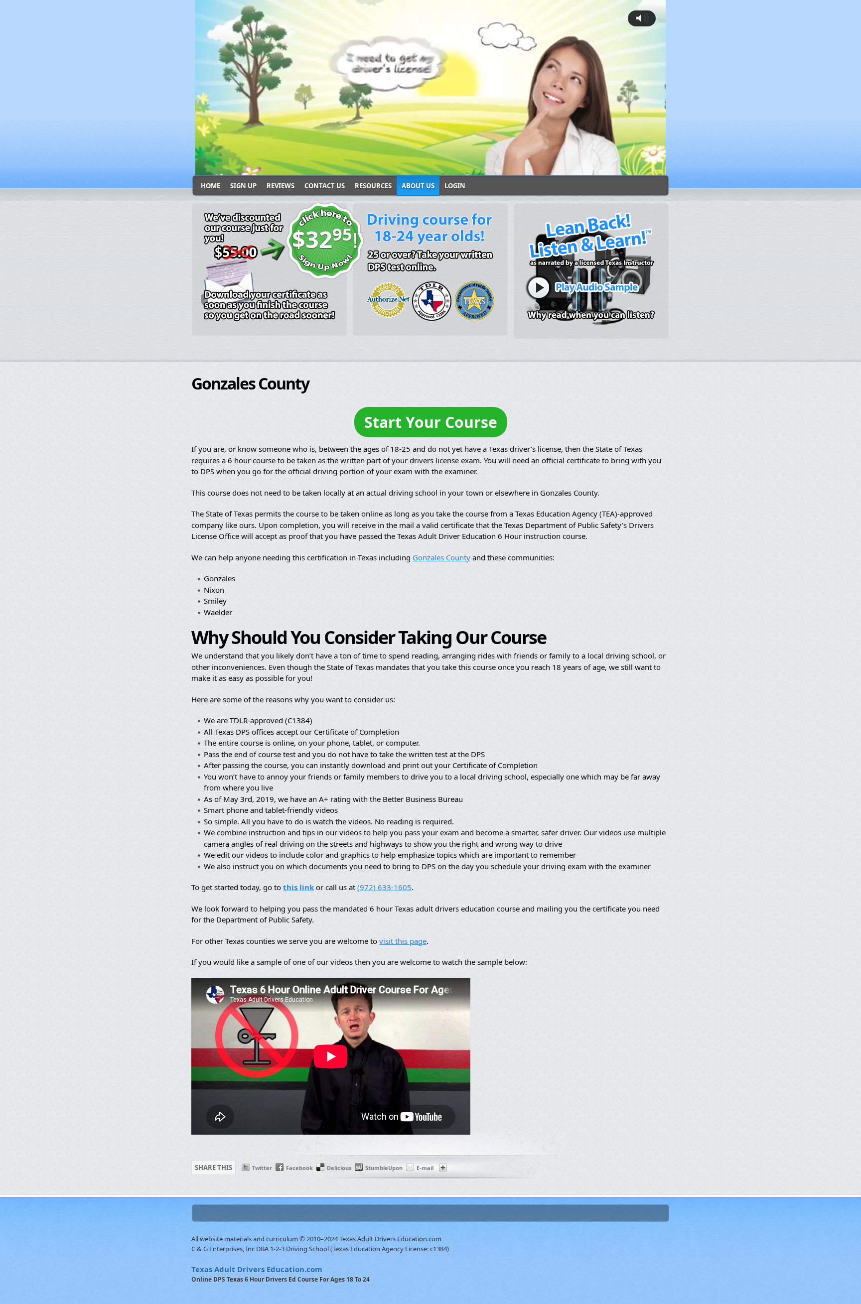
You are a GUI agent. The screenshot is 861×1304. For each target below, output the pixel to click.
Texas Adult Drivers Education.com (256, 1269)
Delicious (339, 1168)
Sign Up (243, 185)
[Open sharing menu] (596, 166)
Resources (373, 185)
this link (298, 887)
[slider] (401, 166)
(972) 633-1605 (384, 887)
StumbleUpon (384, 1168)
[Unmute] (576, 166)
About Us (418, 185)
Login (454, 185)
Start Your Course (430, 422)
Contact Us (324, 185)
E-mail (425, 1168)
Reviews (280, 185)
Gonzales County (441, 557)
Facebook (299, 1168)
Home (210, 185)
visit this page (403, 941)
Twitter (262, 1168)
